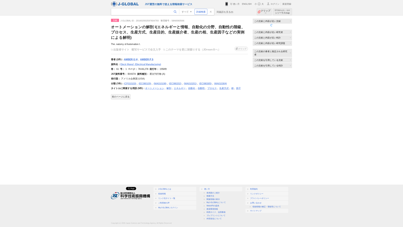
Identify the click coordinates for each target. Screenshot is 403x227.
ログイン (275, 4)
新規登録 (286, 4)
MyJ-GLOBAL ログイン (168, 208)
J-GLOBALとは (164, 189)
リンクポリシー (256, 194)
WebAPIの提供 (213, 206)
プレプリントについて (216, 215)
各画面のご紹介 (213, 193)
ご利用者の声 (164, 203)
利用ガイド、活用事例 (216, 212)
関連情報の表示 (213, 199)
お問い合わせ (255, 203)
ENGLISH (247, 4)
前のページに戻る (121, 96)
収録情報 (162, 194)
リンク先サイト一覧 (166, 198)
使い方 (236, 4)
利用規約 (254, 189)
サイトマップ (255, 211)
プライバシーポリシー (259, 198)
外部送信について (214, 219)
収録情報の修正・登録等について (267, 207)
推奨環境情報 (212, 209)
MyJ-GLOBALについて (216, 202)
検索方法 (210, 196)
